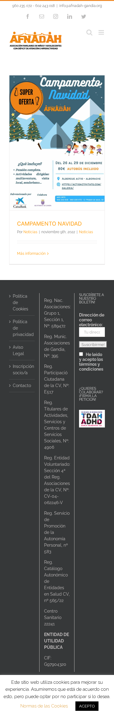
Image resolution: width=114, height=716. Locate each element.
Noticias (30, 232)
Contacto (22, 385)
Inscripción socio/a (22, 369)
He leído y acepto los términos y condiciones (91, 362)
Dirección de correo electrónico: (91, 320)
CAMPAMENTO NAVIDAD (49, 223)
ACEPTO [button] (87, 706)
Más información (31, 253)
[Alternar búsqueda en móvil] (89, 32)
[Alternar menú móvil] (101, 32)
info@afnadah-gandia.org (80, 6)
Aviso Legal (18, 350)
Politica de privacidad (22, 328)
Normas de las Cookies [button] (44, 706)
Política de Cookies (20, 302)
